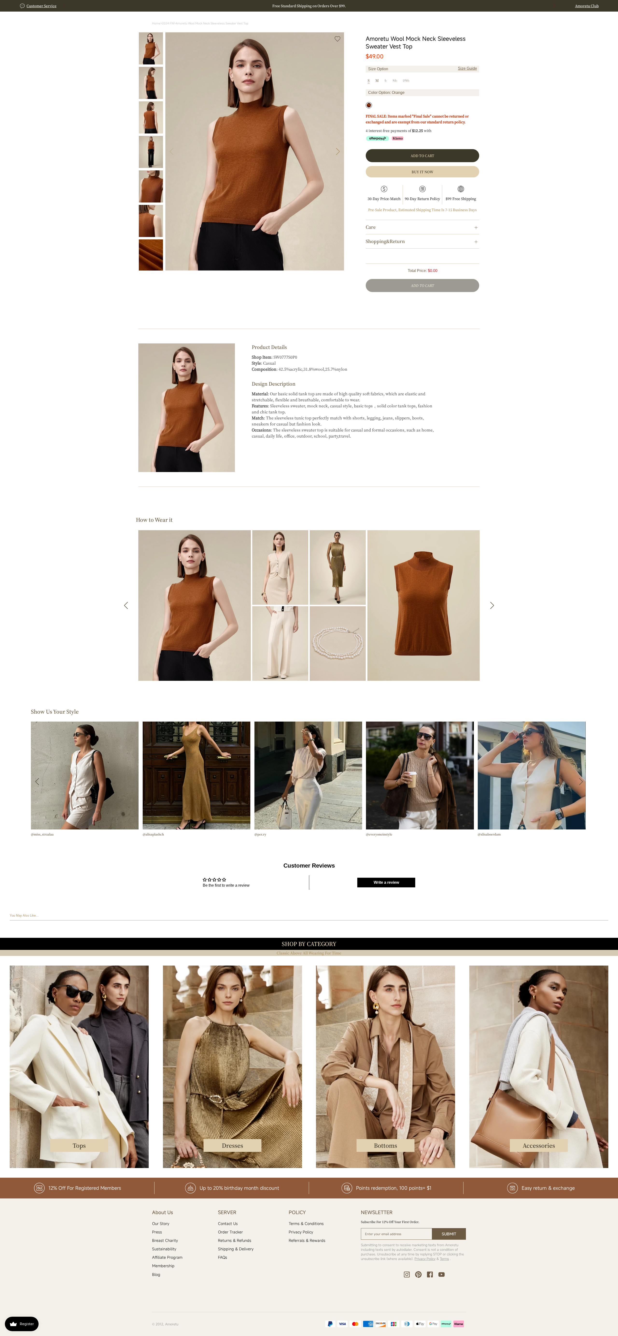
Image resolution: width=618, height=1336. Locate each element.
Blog (156, 1274)
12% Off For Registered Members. (309, 5)
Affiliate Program (167, 1257)
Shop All (280, 30)
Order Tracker (230, 1232)
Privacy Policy (301, 1232)
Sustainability (164, 1249)
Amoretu (171, 1324)
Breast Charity (165, 1240)
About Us (410, 30)
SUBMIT (449, 1234)
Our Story (160, 1223)
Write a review (386, 882)
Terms (444, 1258)
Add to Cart (422, 155)
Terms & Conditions (306, 1223)
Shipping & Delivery (235, 1249)
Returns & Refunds (234, 1240)
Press (157, 1232)
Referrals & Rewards (307, 1240)
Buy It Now (422, 171)
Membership (163, 1265)
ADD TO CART (422, 285)
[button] (554, 5)
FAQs (222, 1257)
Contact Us (228, 1223)
